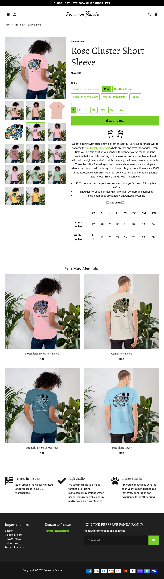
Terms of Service (14, 547)
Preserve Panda (53, 570)
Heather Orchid (123, 89)
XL (94, 110)
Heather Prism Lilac (85, 96)
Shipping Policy (13, 534)
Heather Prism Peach (86, 89)
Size (73, 104)
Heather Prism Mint (114, 96)
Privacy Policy (13, 538)
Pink (107, 89)
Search (9, 530)
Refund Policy (13, 542)
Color (74, 83)
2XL (103, 110)
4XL (122, 110)
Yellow (135, 96)
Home (7, 24)
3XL (112, 110)
